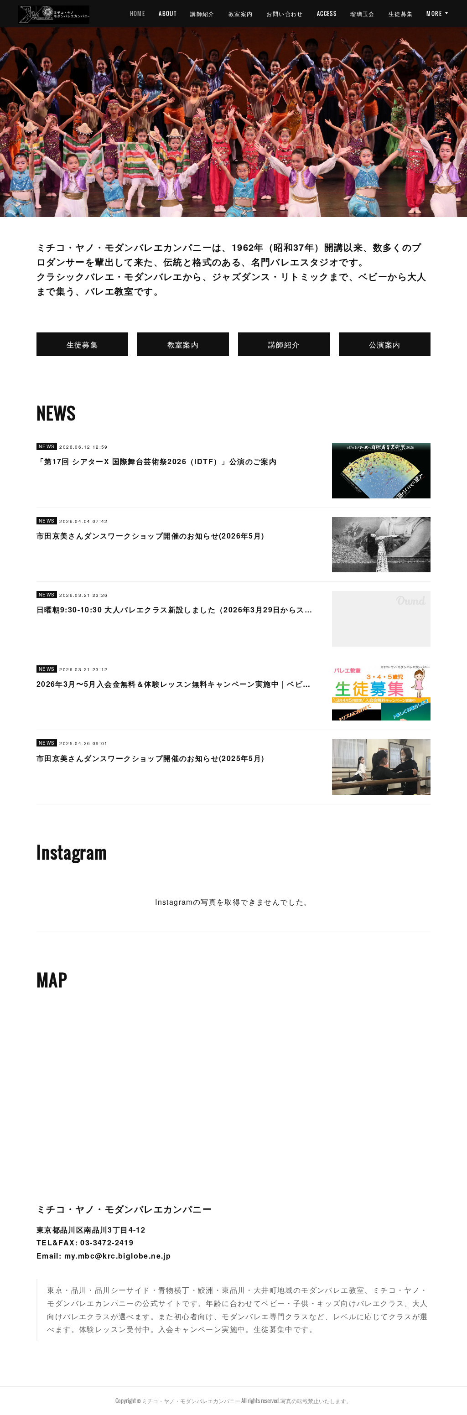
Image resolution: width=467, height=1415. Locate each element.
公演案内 (385, 344)
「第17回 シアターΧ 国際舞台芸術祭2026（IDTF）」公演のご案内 (156, 461)
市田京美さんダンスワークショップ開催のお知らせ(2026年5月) (150, 535)
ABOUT (167, 13)
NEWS (47, 446)
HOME (137, 13)
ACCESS (327, 13)
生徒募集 (401, 13)
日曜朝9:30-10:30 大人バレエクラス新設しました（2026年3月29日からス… (174, 609)
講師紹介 (202, 13)
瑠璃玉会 (362, 13)
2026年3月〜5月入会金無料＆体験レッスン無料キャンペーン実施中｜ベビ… (173, 684)
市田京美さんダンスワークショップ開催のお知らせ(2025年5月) (150, 758)
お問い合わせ (284, 13)
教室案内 (240, 13)
